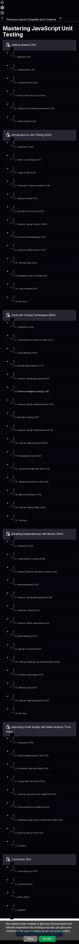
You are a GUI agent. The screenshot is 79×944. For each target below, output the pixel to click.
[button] (2, 3)
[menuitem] (2, 8)
